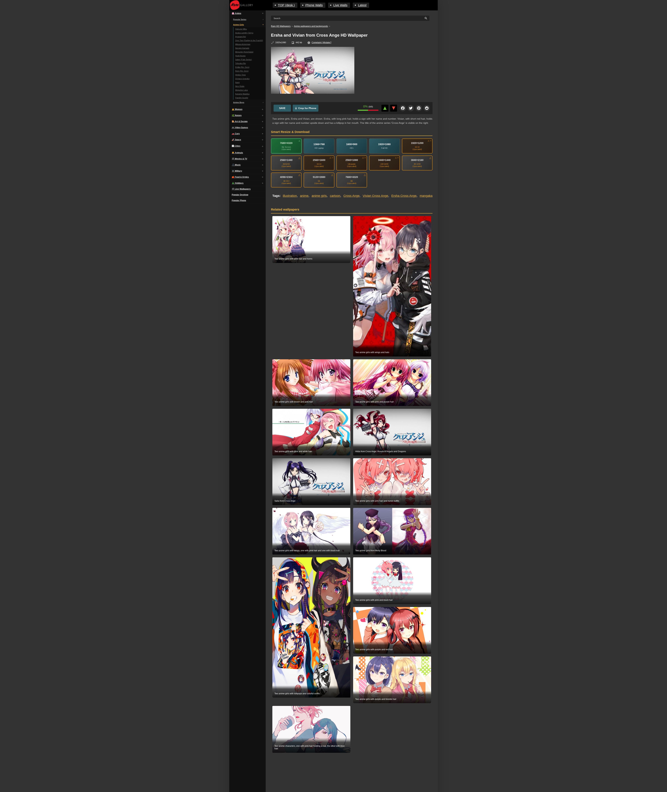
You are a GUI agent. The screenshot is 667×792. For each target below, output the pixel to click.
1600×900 (351, 144)
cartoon (335, 196)
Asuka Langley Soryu (244, 33)
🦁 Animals (237, 153)
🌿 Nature (237, 115)
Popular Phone (239, 200)
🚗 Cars (236, 133)
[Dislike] (393, 108)
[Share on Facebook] (403, 108)
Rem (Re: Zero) (242, 71)
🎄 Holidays (238, 183)
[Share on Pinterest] (419, 108)
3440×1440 (384, 160)
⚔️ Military (237, 171)
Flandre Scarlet (241, 98)
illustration (290, 196)
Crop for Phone (307, 108)
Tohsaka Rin (240, 63)
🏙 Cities (236, 146)
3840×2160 (417, 160)
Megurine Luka (241, 90)
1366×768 (319, 144)
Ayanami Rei (240, 37)
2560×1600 (319, 160)
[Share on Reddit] (427, 108)
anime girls (319, 196)
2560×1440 (286, 160)
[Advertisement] (396, 72)
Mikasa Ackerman (242, 44)
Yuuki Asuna (240, 56)
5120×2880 (319, 177)
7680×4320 (286, 143)
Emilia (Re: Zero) (242, 67)
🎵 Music (236, 165)
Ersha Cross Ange (404, 196)
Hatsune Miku (241, 29)
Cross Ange (351, 196)
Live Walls (340, 5)
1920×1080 (384, 144)
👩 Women (237, 109)
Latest (362, 5)
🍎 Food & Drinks (240, 177)
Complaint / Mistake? (321, 42)
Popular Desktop (240, 195)
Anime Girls (238, 25)
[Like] (384, 108)
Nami (237, 82)
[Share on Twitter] (411, 108)
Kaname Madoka (242, 94)
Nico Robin (239, 86)
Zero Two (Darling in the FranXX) (249, 40)
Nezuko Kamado (242, 48)
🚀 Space (236, 140)
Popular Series (239, 19)
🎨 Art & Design (240, 121)
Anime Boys (238, 102)
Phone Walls (314, 5)
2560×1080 (351, 160)
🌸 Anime (236, 13)
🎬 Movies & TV (239, 159)
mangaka (426, 196)
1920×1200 (417, 143)
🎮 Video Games (240, 127)
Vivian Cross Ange (375, 196)
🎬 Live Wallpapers (241, 189)
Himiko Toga (240, 75)
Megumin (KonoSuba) (244, 52)
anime (304, 196)
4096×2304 (286, 177)
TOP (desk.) (286, 5)
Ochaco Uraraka (242, 79)
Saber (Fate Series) (243, 59)
